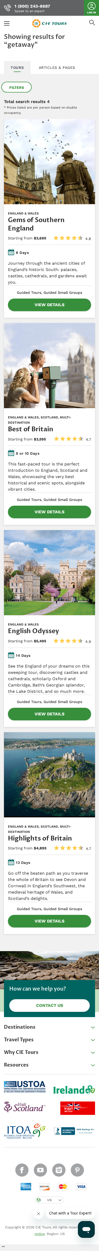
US (49, 1200)
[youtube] (40, 1170)
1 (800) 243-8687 (32, 6)
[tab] (17, 68)
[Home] (49, 22)
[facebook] (22, 1170)
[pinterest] (77, 1170)
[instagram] (58, 1170)
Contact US (49, 1005)
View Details (49, 304)
